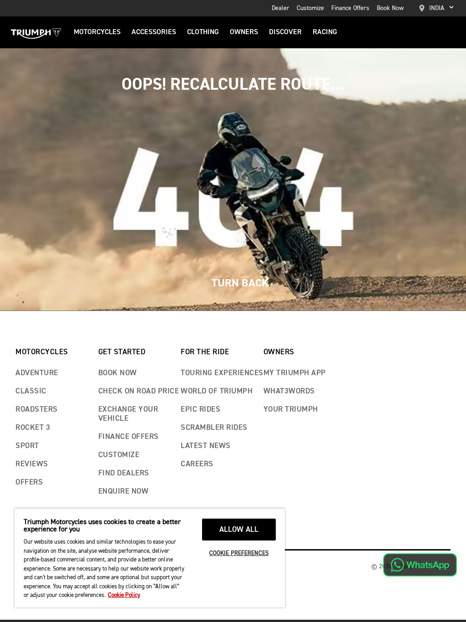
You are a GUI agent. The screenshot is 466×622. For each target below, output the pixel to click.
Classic (30, 391)
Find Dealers (123, 473)
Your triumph (290, 409)
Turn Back (238, 283)
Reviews (31, 464)
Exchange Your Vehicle (128, 414)
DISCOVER (285, 32)
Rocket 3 (32, 428)
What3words (289, 391)
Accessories (154, 32)
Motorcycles (97, 32)
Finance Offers (350, 8)
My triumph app (294, 373)
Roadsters (36, 409)
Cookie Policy (124, 595)
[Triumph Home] (36, 32)
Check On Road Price (138, 391)
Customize (310, 8)
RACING (325, 32)
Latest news (206, 446)
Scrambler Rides (214, 428)
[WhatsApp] (420, 564)
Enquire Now (123, 491)
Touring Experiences (222, 373)
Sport (27, 446)
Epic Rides (200, 409)
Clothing (203, 32)
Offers (29, 482)
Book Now (390, 8)
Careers (197, 464)
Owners (244, 32)
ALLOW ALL (239, 530)
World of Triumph (217, 391)
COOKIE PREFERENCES (238, 553)
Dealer (280, 8)
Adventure (36, 373)
